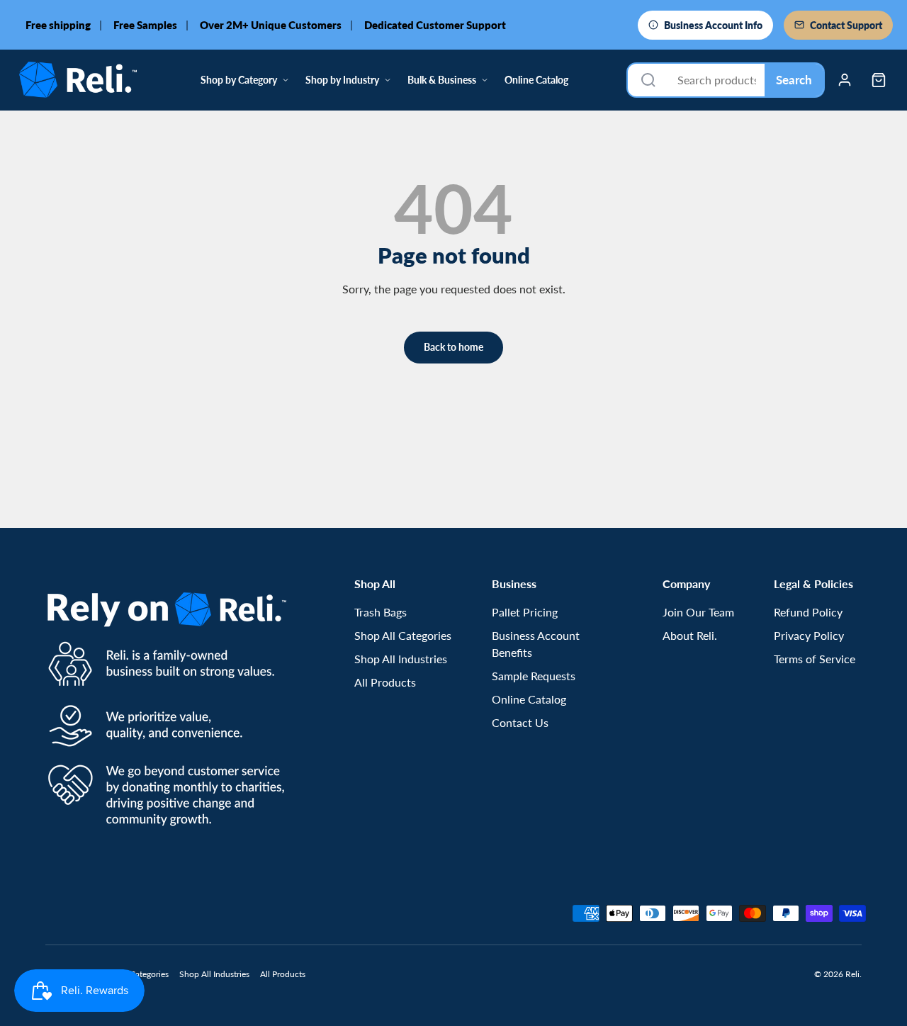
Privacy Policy (809, 635)
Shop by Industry (342, 80)
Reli (852, 974)
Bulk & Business (441, 80)
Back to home (453, 347)
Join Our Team (698, 612)
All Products (385, 682)
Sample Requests (533, 675)
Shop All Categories (402, 635)
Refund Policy (808, 612)
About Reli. (690, 635)
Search (794, 79)
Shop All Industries (400, 658)
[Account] (844, 80)
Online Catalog (536, 80)
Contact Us (520, 722)
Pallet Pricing (525, 612)
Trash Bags (380, 612)
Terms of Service (814, 658)
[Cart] (878, 80)
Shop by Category (239, 80)
